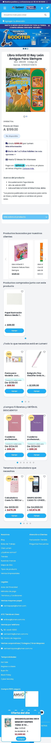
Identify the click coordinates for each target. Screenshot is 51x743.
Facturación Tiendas (38, 540)
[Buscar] (45, 15)
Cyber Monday (7, 679)
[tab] (25, 338)
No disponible (12, 136)
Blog (3, 540)
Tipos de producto (9, 569)
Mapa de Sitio (7, 565)
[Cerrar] (49, 25)
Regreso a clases (8, 666)
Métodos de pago (8, 591)
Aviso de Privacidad (9, 587)
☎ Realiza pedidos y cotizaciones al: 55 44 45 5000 (24, 2)
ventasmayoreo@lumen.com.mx (18, 648)
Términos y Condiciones (11, 595)
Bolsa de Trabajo (8, 544)
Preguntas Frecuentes (39, 544)
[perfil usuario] (42, 8)
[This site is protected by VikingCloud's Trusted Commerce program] (31, 699)
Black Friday (6, 675)
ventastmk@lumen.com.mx (16, 634)
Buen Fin (4, 670)
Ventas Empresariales (10, 573)
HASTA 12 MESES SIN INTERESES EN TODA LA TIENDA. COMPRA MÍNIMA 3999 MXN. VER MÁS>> (25, 26)
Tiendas (4, 556)
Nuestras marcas (8, 561)
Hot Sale (4, 662)
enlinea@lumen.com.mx (14, 619)
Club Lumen (6, 548)
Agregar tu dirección (14, 21)
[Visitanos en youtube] (41, 712)
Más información (14, 146)
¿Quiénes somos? (8, 552)
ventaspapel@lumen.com (15, 606)
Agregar (14, 331)
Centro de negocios (12, 638)
